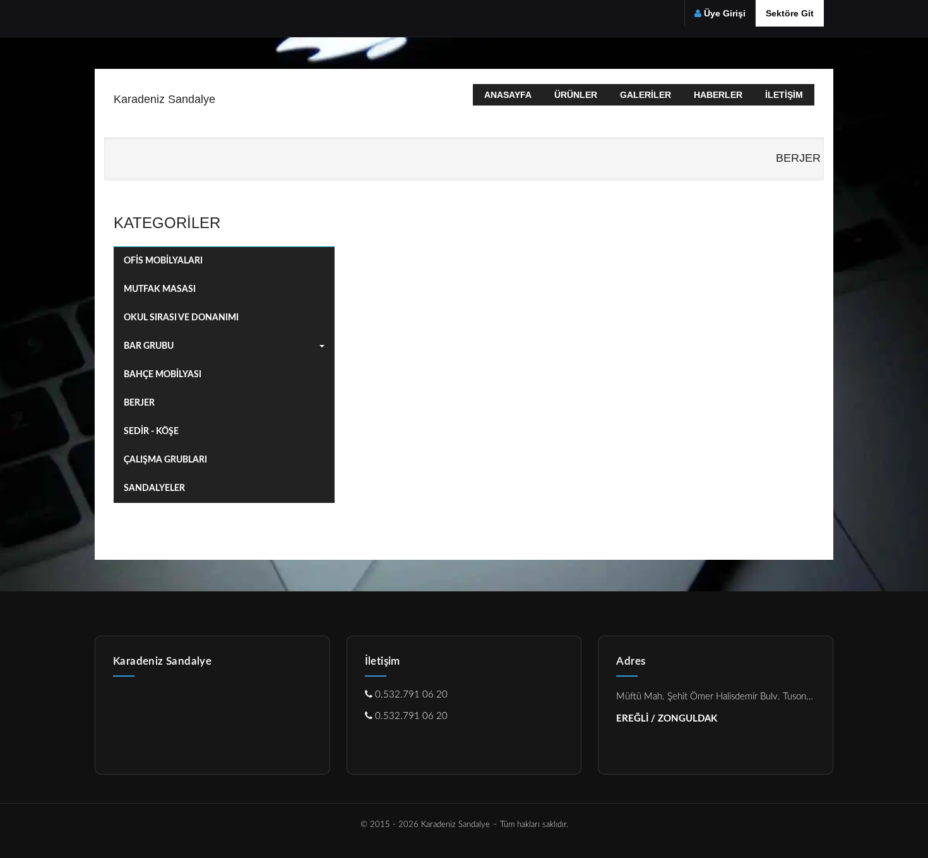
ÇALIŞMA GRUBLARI (165, 460)
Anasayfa (508, 95)
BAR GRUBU (149, 346)
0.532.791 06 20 (410, 694)
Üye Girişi (725, 13)
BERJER (139, 403)
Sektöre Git (790, 13)
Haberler (718, 95)
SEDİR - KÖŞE (151, 431)
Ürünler (575, 95)
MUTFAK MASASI (160, 289)
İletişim (784, 95)
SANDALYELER (154, 488)
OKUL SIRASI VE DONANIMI (181, 317)
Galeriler (645, 95)
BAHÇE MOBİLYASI (162, 374)
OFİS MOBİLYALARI (163, 261)
